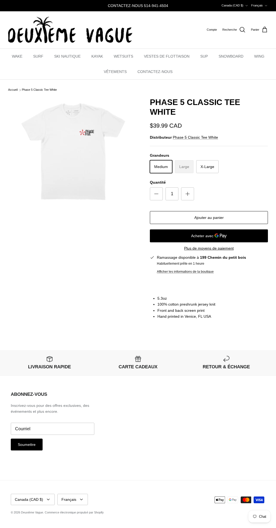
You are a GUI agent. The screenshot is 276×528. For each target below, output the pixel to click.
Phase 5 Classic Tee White (39, 90)
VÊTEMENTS (115, 71)
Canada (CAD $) (232, 5)
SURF (38, 56)
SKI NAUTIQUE (67, 56)
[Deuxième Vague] (70, 30)
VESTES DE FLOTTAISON (166, 56)
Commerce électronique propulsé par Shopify (74, 512)
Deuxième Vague (32, 512)
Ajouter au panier (209, 217)
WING (259, 56)
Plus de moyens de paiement (209, 248)
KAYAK (97, 56)
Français (257, 5)
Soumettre (27, 444)
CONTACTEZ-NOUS (154, 71)
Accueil (13, 90)
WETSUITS (123, 56)
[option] (73, 151)
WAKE (17, 56)
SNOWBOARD (231, 56)
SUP (204, 56)
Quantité (158, 182)
